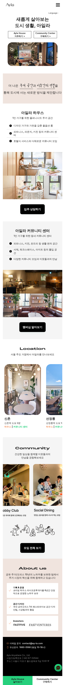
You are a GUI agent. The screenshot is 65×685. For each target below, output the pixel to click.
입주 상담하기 (32, 209)
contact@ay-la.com (32, 643)
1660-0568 (25, 647)
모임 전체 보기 (32, 548)
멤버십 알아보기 (32, 327)
